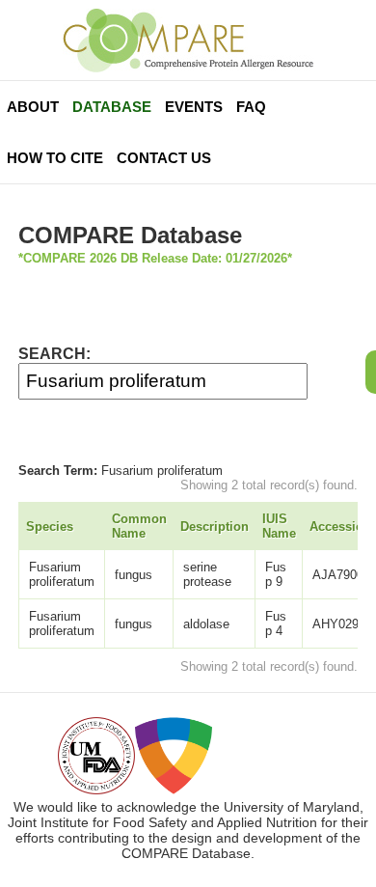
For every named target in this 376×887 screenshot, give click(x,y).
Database (111, 106)
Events (194, 106)
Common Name (139, 526)
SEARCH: (54, 354)
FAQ (251, 106)
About (33, 106)
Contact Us (164, 158)
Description (214, 526)
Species (49, 526)
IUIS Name (279, 526)
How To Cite (55, 158)
